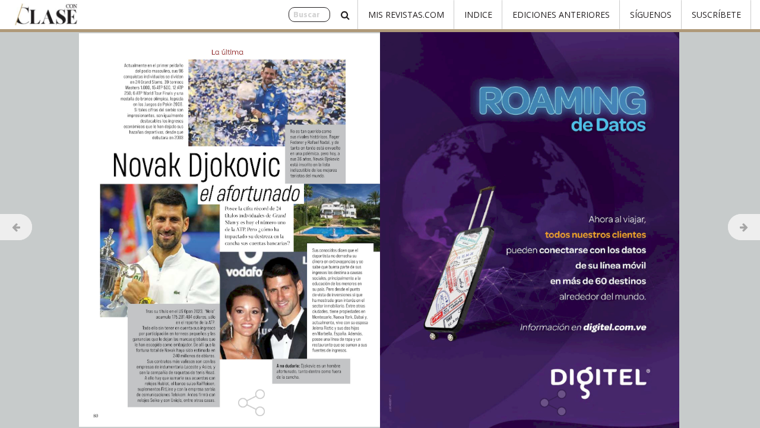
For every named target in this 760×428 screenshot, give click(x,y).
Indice (478, 14)
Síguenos (651, 14)
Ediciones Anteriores (561, 14)
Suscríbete (716, 14)
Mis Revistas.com (406, 14)
